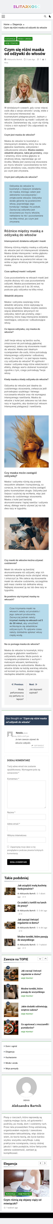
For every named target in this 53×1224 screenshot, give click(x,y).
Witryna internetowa (16, 835)
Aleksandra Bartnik (14, 59)
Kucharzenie (11, 1057)
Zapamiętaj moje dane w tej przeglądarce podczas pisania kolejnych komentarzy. (25, 850)
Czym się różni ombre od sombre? (24, 1199)
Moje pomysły (11, 43)
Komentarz (13, 779)
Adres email (13, 824)
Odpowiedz (39, 746)
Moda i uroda (25, 38)
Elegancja (10, 38)
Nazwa (11, 812)
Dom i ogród (11, 1046)
